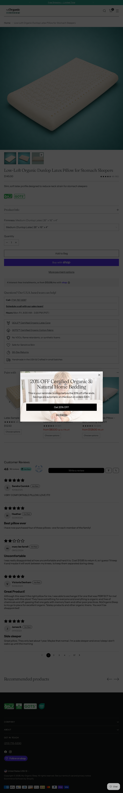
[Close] (99, 375)
